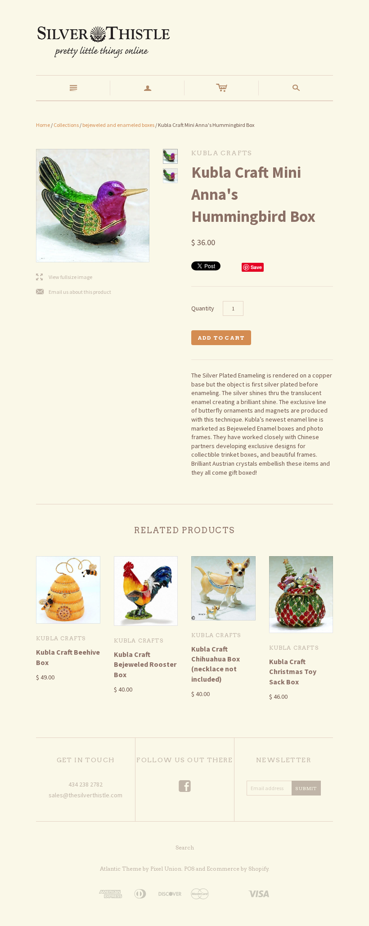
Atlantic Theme (120, 868)
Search (185, 847)
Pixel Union (165, 868)
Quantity (202, 308)
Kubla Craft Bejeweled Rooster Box (145, 664)
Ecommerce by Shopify (238, 868)
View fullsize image (64, 277)
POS (189, 868)
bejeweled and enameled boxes (118, 124)
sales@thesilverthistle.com (85, 795)
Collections (66, 124)
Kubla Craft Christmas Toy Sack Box (292, 671)
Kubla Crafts (61, 638)
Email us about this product (73, 292)
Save (256, 267)
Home (43, 124)
